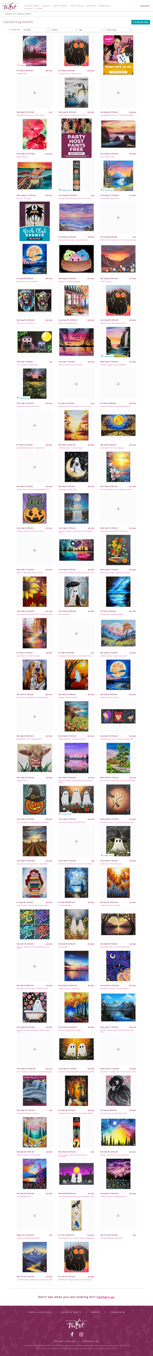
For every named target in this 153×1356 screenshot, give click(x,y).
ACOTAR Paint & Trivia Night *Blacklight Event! (33, 489)
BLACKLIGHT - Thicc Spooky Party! (29, 739)
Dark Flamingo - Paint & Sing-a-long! (113, 1113)
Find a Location (39, 1312)
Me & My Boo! (63, 947)
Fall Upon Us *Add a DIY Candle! (69, 1030)
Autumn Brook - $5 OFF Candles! (28, 656)
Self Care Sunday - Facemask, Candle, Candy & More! (75, 781)
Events (46, 6)
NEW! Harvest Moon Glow (109, 697)
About (95, 1312)
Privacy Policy (65, 1341)
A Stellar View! (22, 73)
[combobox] (35, 30)
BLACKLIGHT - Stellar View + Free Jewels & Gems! (118, 1072)
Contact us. (106, 1297)
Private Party (71, 1312)
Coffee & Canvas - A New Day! (69, 988)
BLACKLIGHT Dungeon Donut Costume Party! (74, 1280)
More (90, 6)
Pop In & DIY (77, 6)
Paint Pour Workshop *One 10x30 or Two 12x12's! (75, 864)
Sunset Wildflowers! (24, 1196)
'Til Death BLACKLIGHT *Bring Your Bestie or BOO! (76, 1196)
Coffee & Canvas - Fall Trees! (110, 905)
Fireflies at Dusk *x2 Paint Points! (28, 406)
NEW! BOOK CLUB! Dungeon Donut (113, 323)
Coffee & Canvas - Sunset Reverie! (70, 448)
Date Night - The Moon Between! (112, 448)
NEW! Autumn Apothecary (67, 323)
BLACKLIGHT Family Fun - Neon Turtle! (30, 115)
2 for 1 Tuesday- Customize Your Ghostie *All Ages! (34, 1072)
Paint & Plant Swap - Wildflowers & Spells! (115, 573)
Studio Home (31, 6)
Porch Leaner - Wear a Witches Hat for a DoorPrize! (72, 1156)
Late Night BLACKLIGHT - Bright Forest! (31, 448)
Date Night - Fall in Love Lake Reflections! (115, 947)
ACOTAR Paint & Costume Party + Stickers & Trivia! (34, 1280)
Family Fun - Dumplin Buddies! (69, 281)
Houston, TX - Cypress (33, 8)
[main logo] (10, 3)
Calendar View (140, 22)
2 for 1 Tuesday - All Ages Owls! (27, 365)
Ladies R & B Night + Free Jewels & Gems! (115, 406)
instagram (81, 1334)
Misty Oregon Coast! (107, 157)
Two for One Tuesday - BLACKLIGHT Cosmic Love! (76, 573)
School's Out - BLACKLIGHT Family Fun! (114, 531)
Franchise (104, 6)
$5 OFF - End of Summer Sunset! (70, 365)
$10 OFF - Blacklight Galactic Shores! (30, 573)
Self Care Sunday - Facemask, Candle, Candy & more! (75, 532)
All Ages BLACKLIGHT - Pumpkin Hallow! (114, 988)
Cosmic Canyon (106, 281)
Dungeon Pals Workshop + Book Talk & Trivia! (74, 656)
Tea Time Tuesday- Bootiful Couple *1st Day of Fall (76, 1072)
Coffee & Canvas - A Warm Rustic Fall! (113, 656)
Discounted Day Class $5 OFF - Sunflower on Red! (35, 614)
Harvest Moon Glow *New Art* (27, 281)
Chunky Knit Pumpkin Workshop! (28, 1238)
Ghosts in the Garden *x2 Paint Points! (71, 822)
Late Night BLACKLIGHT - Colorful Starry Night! (116, 115)
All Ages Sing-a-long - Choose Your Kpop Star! (117, 739)
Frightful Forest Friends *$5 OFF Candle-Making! (75, 1113)
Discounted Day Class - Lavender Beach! (73, 240)
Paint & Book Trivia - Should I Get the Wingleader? (76, 1238)
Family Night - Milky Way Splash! (111, 614)
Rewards (145, 6)
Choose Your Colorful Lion (26, 323)
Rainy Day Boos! (64, 614)
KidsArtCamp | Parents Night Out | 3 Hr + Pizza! (74, 406)
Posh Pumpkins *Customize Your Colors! (72, 115)
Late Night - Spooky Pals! (67, 489)
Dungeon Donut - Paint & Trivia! (69, 73)
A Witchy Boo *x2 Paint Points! (111, 864)
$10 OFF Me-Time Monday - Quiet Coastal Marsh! (117, 780)
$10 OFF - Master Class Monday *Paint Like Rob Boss (117, 1031)
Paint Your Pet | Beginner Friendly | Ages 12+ (32, 697)
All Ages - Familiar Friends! (67, 697)
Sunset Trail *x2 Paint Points (110, 198)
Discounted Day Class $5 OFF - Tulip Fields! (32, 864)
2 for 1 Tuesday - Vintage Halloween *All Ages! (33, 822)
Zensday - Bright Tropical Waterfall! (113, 365)
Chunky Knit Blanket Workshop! (28, 1113)
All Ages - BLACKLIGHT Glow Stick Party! (114, 1155)
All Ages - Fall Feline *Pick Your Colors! (30, 531)
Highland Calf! (22, 780)
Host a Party (60, 6)
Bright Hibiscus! (22, 157)
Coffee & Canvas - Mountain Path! (28, 1155)
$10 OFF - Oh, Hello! (24, 198)
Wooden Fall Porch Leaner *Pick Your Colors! (74, 198)
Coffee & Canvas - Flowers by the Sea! (72, 739)
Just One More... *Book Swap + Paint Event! (32, 905)
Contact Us (90, 1341)
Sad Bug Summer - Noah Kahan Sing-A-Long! (116, 822)
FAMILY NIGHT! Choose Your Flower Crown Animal (118, 240)
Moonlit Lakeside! (64, 905)
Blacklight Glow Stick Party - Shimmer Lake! (32, 988)
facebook (72, 1334)
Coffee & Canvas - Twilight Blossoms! (113, 1196)
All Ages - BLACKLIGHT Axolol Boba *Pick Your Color (33, 947)
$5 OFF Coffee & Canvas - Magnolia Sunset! (115, 489)
